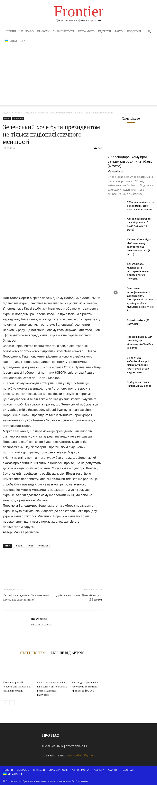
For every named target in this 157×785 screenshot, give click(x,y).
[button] (149, 31)
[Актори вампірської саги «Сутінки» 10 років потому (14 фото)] (116, 222)
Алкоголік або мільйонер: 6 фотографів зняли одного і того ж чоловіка (138, 271)
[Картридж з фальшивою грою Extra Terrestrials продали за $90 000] (87, 668)
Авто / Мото (85, 31)
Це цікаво (26, 31)
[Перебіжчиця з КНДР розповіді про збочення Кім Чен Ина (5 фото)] (116, 340)
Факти (118, 31)
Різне (17, 112)
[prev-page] (5, 702)
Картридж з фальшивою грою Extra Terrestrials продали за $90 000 (85, 686)
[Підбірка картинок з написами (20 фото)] (116, 386)
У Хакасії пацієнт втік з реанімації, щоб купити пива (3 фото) (140, 206)
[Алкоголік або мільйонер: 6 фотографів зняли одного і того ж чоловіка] (116, 268)
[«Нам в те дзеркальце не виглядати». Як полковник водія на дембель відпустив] (52, 668)
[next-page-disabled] (12, 702)
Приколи (43, 31)
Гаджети (104, 31)
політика (43, 545)
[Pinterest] (26, 157)
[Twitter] (16, 157)
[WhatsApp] (35, 157)
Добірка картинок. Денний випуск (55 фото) (79, 597)
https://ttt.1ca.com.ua (41, 624)
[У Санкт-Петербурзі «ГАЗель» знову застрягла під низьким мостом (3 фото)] (116, 243)
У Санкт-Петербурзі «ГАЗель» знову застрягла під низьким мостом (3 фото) (139, 247)
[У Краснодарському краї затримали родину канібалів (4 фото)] (131, 140)
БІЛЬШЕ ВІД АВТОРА (68, 652)
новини (19, 545)
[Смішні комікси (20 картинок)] (116, 324)
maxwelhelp (39, 618)
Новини (10, 31)
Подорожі (134, 31)
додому (7, 112)
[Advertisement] (78, 76)
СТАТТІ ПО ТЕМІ (33, 652)
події (30, 545)
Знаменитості (63, 31)
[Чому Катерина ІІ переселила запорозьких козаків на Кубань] (18, 668)
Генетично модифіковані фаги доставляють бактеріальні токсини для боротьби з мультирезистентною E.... (140, 299)
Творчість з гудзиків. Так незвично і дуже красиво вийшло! (26, 597)
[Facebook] (7, 157)
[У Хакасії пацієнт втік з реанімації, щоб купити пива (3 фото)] (116, 206)
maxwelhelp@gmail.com (84, 755)
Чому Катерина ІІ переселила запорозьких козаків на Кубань (17, 686)
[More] (44, 157)
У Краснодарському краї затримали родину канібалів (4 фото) (130, 161)
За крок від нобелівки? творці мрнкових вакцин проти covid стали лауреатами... (138, 365)
